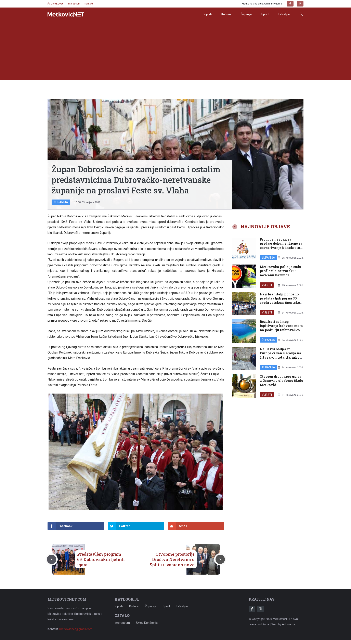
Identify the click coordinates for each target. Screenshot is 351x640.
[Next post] (220, 559)
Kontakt (88, 3)
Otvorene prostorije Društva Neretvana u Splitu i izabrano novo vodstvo (172, 562)
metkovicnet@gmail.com (75, 629)
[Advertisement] (175, 51)
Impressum (74, 3)
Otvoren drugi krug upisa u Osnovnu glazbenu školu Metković (281, 380)
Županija (246, 14)
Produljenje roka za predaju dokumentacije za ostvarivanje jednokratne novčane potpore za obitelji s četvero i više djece (281, 249)
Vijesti (208, 14)
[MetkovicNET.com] (66, 14)
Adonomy (288, 624)
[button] (301, 14)
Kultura (226, 14)
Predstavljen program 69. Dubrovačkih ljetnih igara (101, 559)
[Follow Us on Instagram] (260, 609)
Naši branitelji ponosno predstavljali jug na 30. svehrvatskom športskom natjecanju (281, 300)
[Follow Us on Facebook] (252, 609)
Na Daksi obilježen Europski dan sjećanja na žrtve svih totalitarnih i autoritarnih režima (280, 355)
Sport (265, 14)
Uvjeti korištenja (147, 623)
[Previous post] (52, 559)
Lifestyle (284, 14)
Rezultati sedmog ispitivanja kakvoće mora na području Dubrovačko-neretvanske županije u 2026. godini (281, 329)
